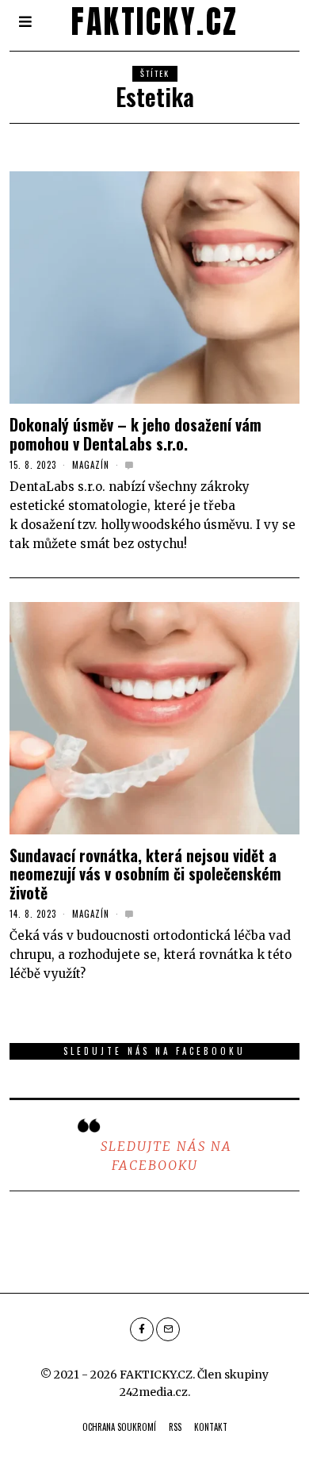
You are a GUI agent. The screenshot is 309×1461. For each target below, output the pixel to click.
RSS (175, 1427)
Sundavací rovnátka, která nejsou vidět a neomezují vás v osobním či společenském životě (145, 874)
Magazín (90, 464)
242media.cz (154, 1392)
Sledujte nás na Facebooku (154, 1051)
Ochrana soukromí (119, 1427)
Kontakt (210, 1427)
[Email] (168, 1329)
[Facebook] (142, 1329)
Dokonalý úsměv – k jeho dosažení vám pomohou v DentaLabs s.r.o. (135, 433)
